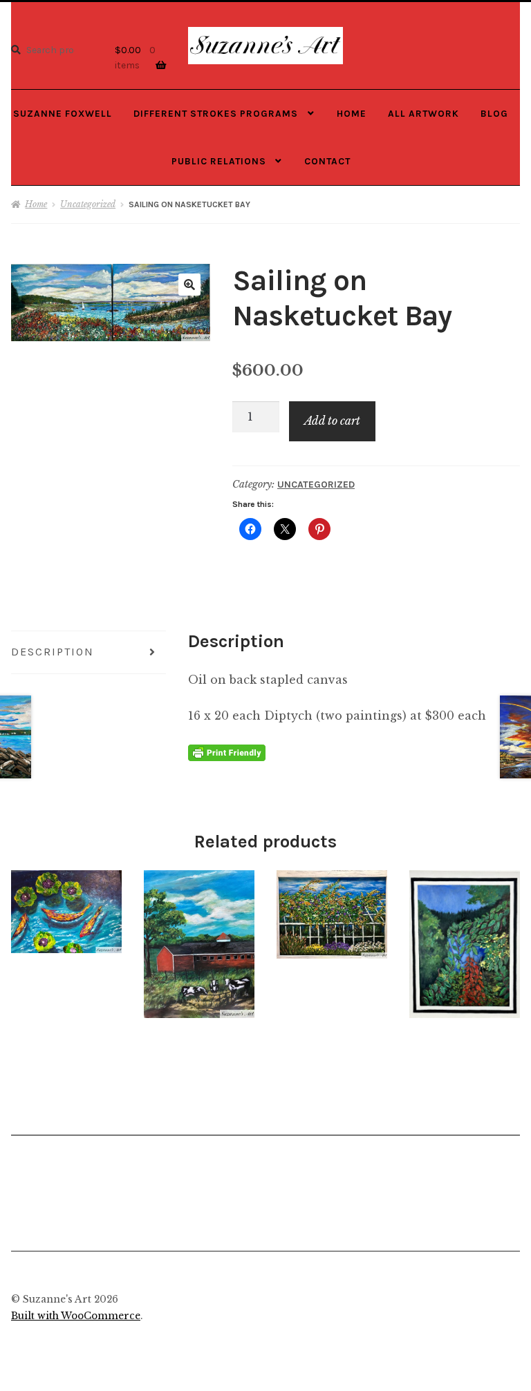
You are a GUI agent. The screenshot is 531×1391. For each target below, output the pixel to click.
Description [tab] (52, 651)
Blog (494, 113)
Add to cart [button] (465, 943)
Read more (66, 911)
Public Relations (218, 160)
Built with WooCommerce (75, 1316)
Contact (327, 160)
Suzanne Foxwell (62, 113)
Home (351, 113)
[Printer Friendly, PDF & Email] (227, 751)
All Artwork (423, 113)
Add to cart (332, 421)
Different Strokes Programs (215, 113)
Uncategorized (87, 204)
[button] (189, 285)
